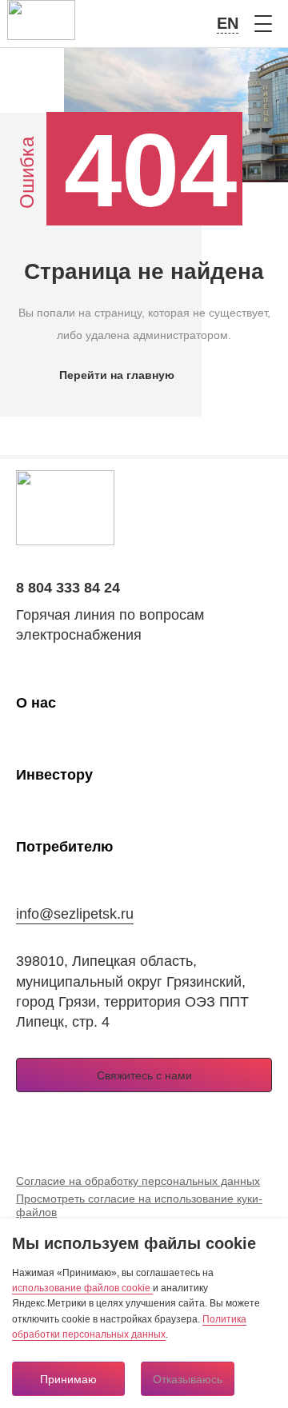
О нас (36, 703)
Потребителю (64, 847)
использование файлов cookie (82, 1288)
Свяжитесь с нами (144, 1075)
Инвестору (54, 775)
